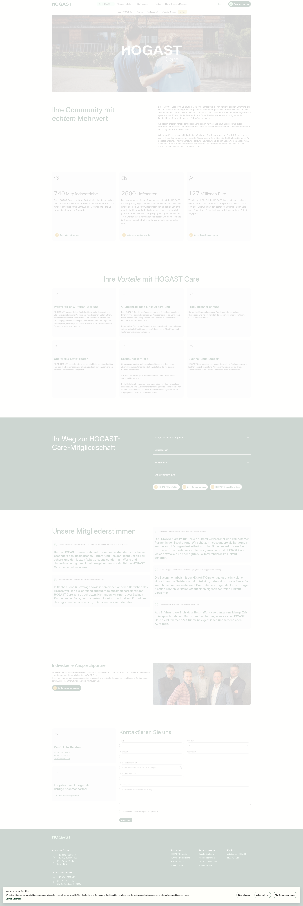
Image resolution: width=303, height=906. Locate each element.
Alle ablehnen (262, 895)
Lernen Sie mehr (13, 899)
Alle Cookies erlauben (285, 895)
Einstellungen (244, 895)
